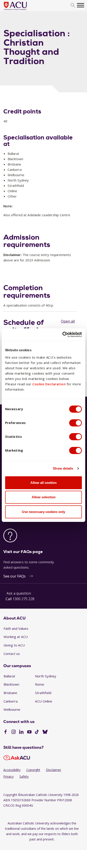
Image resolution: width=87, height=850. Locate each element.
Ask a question (18, 593)
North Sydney (45, 676)
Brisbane (10, 692)
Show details (63, 468)
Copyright (33, 770)
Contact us (12, 653)
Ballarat (9, 676)
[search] (72, 5)
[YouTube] (29, 732)
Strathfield (43, 692)
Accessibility (12, 770)
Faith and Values (16, 628)
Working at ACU (16, 636)
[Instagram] (13, 732)
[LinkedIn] (21, 732)
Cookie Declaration (49, 384)
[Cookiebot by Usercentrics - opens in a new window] (62, 334)
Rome (39, 684)
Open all (68, 321)
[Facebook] (5, 732)
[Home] (22, 10)
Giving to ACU (14, 645)
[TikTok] (37, 732)
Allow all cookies (43, 483)
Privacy (8, 776)
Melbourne (12, 709)
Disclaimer (53, 770)
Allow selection (44, 497)
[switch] (75, 422)
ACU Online (43, 701)
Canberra (11, 701)
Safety (24, 776)
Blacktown (11, 684)
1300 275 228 (23, 598)
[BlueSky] (45, 732)
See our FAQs (14, 576)
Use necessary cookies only (43, 512)
